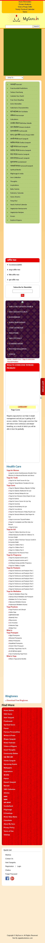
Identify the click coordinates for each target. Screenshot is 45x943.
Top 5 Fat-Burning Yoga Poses (18, 654)
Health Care (17, 359)
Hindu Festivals (9, 743)
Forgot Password (11, 874)
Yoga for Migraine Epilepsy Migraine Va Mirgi (22, 488)
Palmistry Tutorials (17, 193)
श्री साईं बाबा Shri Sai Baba (19, 112)
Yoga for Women (13, 470)
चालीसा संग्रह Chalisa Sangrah (20, 143)
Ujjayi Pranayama (14, 635)
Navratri (6, 786)
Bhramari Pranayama (15, 638)
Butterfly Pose (13, 617)
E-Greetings (8, 813)
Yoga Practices (12, 607)
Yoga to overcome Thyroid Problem (19, 519)
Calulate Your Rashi (17, 96)
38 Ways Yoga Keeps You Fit (17, 648)
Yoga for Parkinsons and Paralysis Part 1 (21, 570)
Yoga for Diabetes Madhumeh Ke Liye (20, 490)
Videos (12, 354)
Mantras (8, 855)
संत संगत (6, 775)
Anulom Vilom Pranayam (16, 646)
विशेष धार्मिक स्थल (14, 275)
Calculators (14, 119)
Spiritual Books (15, 170)
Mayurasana (13, 620)
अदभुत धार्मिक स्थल (14, 270)
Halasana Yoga (13, 625)
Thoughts (13, 181)
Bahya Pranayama (14, 640)
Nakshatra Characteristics (19, 108)
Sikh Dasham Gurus (18, 312)
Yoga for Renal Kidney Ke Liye (18, 506)
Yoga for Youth (12, 478)
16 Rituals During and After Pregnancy (20, 563)
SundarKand (8, 806)
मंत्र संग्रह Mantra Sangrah (19, 154)
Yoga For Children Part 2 (16, 547)
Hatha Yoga (12, 612)
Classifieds (8, 820)
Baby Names (14, 189)
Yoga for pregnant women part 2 (18, 560)
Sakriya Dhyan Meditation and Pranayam (21, 596)
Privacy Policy (9, 827)
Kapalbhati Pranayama (15, 643)
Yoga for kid (11, 529)
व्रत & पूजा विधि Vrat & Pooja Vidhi (22, 135)
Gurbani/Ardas (16, 344)
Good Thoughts (9, 750)
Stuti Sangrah (9, 717)
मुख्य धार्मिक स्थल (14, 280)
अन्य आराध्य (7, 802)
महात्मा (5, 796)
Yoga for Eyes (13, 527)
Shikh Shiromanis (17, 322)
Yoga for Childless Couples (17, 565)
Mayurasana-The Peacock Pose (18, 552)
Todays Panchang (16, 92)
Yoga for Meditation (14, 591)
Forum (6, 728)
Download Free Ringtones (17, 700)
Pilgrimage (8, 810)
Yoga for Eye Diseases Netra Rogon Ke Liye (22, 496)
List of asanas (13, 622)
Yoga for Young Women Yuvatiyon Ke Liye (21, 483)
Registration (9, 866)
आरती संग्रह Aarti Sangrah (19, 139)
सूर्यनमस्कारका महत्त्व (14, 615)
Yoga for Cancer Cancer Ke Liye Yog (20, 501)
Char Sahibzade (16, 328)
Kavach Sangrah (10, 782)
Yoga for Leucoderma (15, 509)
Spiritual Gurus (9, 725)
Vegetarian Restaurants (18, 209)
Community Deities (11, 753)
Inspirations (14, 185)
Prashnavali (8, 721)
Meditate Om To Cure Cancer (18, 599)
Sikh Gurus (8, 714)
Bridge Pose (12, 628)
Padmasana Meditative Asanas (18, 604)
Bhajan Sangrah (10, 739)
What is (9, 630)
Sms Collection (15, 177)
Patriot (6, 778)
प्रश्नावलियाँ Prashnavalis (18, 131)
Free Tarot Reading (17, 100)
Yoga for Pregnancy (14, 555)
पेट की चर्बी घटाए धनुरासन (15, 651)
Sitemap (7, 835)
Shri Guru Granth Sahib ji (21, 307)
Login (19, 866)
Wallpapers (8, 768)
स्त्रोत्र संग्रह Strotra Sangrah (20, 150)
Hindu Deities (9, 710)
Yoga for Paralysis (13, 568)
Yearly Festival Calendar (18, 205)
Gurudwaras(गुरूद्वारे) (15, 265)
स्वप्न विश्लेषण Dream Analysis (20, 127)
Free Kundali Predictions (19, 88)
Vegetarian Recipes (17, 212)
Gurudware (14, 317)
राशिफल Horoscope (17, 115)
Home (9, 359)
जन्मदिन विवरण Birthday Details (21, 123)
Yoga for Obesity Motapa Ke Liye (18, 493)
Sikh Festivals (15, 338)
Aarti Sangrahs (10, 862)
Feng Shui (13, 201)
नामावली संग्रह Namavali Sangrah (21, 166)
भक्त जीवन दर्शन (8, 757)
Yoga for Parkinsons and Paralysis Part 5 (21, 581)
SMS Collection (9, 789)
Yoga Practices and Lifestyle (17, 609)
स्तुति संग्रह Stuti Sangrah (19, 147)
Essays (12, 216)
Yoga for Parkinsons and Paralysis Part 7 (21, 586)
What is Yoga (11, 656)
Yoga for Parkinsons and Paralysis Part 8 (21, 589)
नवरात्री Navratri (16, 84)
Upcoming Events (10, 764)
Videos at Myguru (10, 746)
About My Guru (9, 824)
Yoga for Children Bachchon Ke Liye (19, 532)
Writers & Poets (9, 735)
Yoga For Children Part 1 (16, 545)
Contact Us (9, 859)
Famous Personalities (12, 732)
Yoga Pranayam (12, 633)
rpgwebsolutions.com (25, 938)
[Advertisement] (22, 52)
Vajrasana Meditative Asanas (17, 602)
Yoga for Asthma (14, 498)
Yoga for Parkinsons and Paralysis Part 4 (21, 578)
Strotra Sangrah (9, 761)
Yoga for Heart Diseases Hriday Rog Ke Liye (22, 512)
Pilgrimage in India (16, 174)
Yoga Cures (15, 410)
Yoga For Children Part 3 (16, 550)
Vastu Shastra (15, 197)
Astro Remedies (16, 104)
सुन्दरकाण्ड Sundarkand (18, 162)
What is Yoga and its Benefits (17, 659)
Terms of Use (8, 831)
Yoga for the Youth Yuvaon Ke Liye (19, 480)
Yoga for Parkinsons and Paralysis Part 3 (21, 576)
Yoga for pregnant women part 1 (18, 557)
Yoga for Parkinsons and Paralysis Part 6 (21, 583)
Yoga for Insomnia (14, 504)
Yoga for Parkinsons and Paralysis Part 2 (21, 573)
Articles (6, 793)
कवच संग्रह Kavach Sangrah (20, 158)
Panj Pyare (14, 333)
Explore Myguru (16, 220)
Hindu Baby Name (10, 817)
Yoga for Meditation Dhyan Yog (18, 594)
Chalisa (8, 870)
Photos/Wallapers (18, 349)
